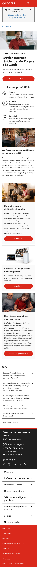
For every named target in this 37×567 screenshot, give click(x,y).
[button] (27, 3)
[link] (17, 17)
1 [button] (17, 123)
